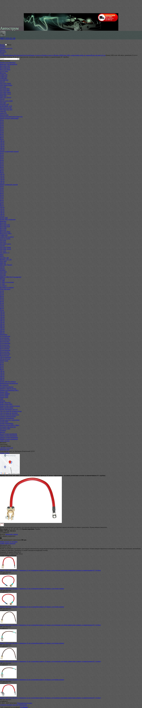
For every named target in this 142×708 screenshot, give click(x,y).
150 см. (2, 317)
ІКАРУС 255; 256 (5, 259)
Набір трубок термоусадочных (10, 406)
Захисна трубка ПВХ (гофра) (9, 425)
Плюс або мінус (5, 289)
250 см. (2, 324)
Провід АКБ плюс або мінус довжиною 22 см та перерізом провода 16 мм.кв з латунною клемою (32, 679)
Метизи (2, 432)
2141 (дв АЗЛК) (5, 238)
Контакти (3, 52)
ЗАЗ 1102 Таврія (5, 83)
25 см (2, 122)
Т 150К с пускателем (7, 282)
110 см (2, 143)
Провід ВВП (4, 397)
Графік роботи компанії (7, 543)
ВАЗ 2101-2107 (5, 66)
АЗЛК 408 (3, 78)
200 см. (2, 320)
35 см (2, 125)
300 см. (2, 327)
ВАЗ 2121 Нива (5, 69)
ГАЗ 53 (2, 268)
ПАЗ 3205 (3, 261)
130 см (2, 146)
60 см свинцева (5, 353)
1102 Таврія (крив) (6, 85)
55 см (2, 132)
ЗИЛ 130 (3, 263)
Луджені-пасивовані (6, 387)
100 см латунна (5, 359)
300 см (2, 380)
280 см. (2, 326)
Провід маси (4, 360)
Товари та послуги (6, 48)
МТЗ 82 (2, 279)
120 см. (2, 313)
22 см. (2, 291)
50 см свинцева (5, 350)
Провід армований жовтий (9, 184)
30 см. (2, 292)
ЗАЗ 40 (2, 245)
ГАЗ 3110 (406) (5, 90)
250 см (2, 378)
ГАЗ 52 (2, 99)
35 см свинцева (5, 343)
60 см (2, 134)
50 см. (2, 298)
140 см (2, 148)
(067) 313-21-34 (7, 38)
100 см (2, 141)
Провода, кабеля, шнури (8, 388)
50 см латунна (4, 352)
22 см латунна (4, 338)
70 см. (2, 305)
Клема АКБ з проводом (7, 219)
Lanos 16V (3, 113)
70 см (2, 136)
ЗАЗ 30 (2, 82)
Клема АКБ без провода (8, 381)
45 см (2, 129)
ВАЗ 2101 (3, 223)
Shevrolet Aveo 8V (6, 108)
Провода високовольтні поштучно (11, 116)
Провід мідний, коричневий (9, 118)
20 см (2, 120)
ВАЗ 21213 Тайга (5, 233)
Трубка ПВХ (4, 421)
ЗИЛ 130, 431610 (5, 97)
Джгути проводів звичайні (9, 413)
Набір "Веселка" (5, 402)
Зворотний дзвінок (11, 534)
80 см (2, 137)
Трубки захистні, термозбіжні (9, 420)
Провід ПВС (4, 392)
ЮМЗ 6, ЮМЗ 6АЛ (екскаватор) (10, 277)
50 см (2, 130)
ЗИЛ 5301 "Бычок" (6, 265)
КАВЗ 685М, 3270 (6, 106)
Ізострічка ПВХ (5, 428)
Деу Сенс (3, 251)
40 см (2, 127)
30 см (2, 123)
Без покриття (4, 385)
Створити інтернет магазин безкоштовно (13, 705)
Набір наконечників (6, 408)
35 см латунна (4, 345)
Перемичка (3, 334)
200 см (2, 376)
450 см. (2, 333)
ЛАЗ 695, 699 (4, 104)
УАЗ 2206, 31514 (5, 94)
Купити (2, 534)
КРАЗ (2, 256)
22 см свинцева (5, 336)
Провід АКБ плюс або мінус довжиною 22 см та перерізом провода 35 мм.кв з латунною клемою (32, 607)
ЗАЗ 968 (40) (4, 80)
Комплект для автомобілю (8, 64)
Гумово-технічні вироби (8, 416)
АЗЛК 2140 (3, 75)
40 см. (2, 296)
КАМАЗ (3, 270)
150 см (2, 150)
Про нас (2, 50)
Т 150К (2, 280)
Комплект (3, 221)
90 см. (2, 310)
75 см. (2, 306)
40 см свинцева (5, 347)
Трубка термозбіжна (6, 423)
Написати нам (4, 449)
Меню (9, 45)
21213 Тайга (4, 71)
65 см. (2, 303)
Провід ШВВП (5, 394)
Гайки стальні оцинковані (8, 435)
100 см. (2, 312)
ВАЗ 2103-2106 (5, 226)
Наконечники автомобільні (9, 383)
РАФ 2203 (3, 95)
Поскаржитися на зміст (24, 703)
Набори (2, 401)
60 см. (2, 301)
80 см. (2, 308)
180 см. (2, 319)
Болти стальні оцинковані (8, 434)
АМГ (1, 399)
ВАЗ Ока (3, 73)
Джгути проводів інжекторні (9, 415)
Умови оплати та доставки (8, 541)
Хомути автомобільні (7, 418)
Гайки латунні (4, 441)
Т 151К (2, 284)
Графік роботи (4, 453)
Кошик (2, 45)
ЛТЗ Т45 (3, 273)
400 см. (2, 331)
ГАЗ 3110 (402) (5, 88)
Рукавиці (3, 430)
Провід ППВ (4, 395)
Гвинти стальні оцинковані (9, 437)
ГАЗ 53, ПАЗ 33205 (6, 101)
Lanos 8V (3, 111)
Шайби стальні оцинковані (9, 439)
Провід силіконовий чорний (9, 151)
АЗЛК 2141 (3, 76)
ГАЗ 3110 (3, 242)
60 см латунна (4, 355)
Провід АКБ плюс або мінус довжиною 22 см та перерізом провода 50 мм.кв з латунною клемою (32, 588)
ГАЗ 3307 (3, 102)
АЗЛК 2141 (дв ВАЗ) (7, 237)
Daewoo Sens (4, 115)
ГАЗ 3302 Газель (5, 92)
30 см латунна (4, 341)
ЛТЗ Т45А (3, 272)
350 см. (2, 329)
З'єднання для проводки (8, 427)
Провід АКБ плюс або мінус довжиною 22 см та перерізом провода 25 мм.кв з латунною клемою (32, 643)
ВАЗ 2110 (3, 230)
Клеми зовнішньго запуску (9, 409)
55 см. (2, 299)
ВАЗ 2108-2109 (5, 68)
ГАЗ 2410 (3, 87)
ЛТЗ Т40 (3, 275)
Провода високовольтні (7, 62)
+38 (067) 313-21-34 (6, 448)
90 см (2, 139)
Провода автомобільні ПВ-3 (9, 390)
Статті (2, 53)
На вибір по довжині (7, 287)
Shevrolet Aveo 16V (6, 109)
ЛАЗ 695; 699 (4, 258)
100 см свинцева (5, 357)
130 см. (2, 315)
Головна (2, 46)
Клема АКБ (4, 218)
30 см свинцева (5, 340)
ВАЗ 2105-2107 (5, 224)
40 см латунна (4, 348)
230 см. (2, 322)
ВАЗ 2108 (3, 228)
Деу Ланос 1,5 (4, 252)
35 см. (2, 294)
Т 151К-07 (3, 285)
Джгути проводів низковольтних (11, 411)
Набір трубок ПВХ (6, 404)
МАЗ (1, 254)
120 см (2, 144)
